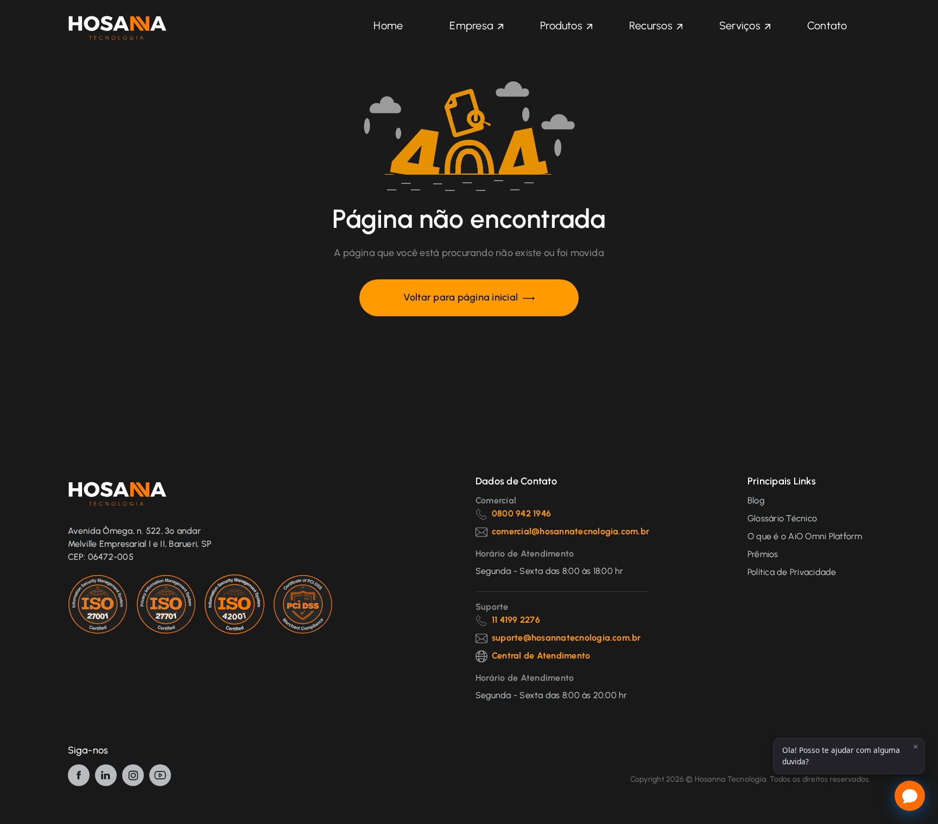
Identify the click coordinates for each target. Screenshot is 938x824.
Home (388, 25)
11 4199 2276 (516, 620)
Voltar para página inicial (461, 297)
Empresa (471, 25)
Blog (755, 500)
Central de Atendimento (541, 655)
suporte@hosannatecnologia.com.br (566, 638)
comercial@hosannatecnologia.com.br (570, 531)
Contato (827, 25)
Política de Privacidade (791, 572)
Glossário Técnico (782, 518)
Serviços (739, 25)
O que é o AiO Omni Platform (804, 536)
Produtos (561, 25)
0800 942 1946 (521, 513)
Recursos (651, 25)
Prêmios (762, 554)
